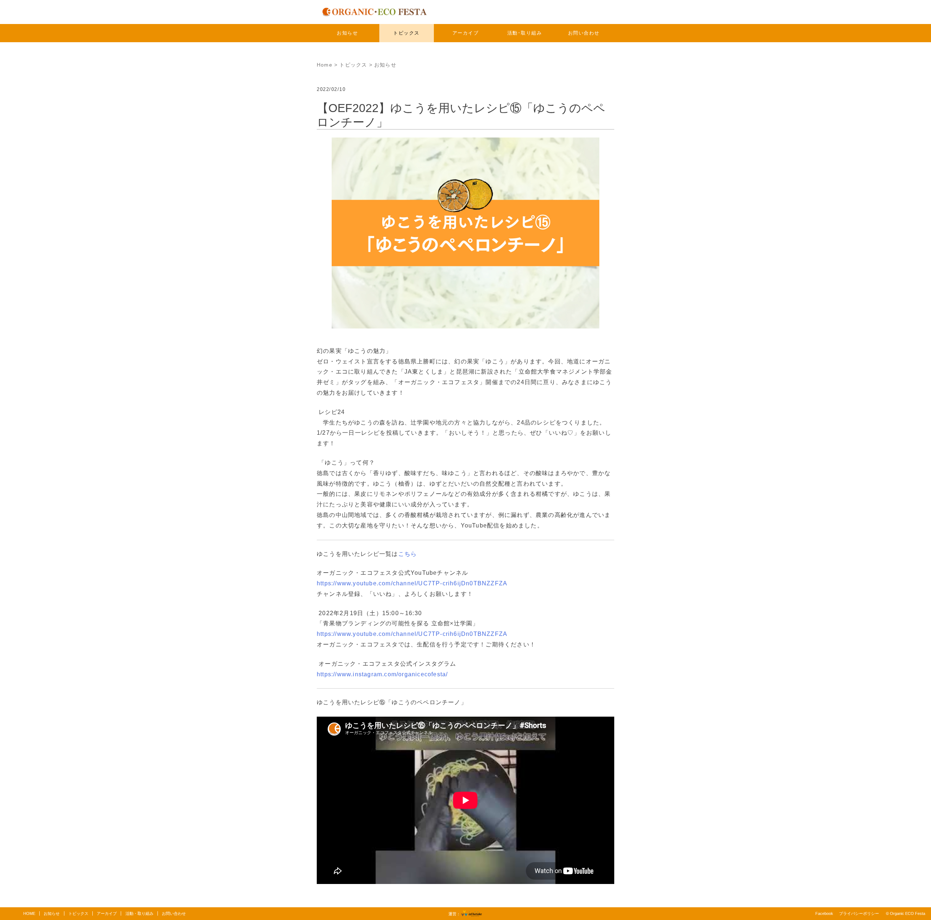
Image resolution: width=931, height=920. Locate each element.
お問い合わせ (584, 33)
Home (324, 65)
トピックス (406, 33)
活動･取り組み (524, 33)
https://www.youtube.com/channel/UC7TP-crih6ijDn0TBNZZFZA (412, 583)
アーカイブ (465, 33)
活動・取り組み (139, 913)
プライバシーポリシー (859, 913)
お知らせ (347, 33)
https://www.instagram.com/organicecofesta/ (382, 674)
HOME (29, 913)
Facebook (824, 913)
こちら (407, 554)
